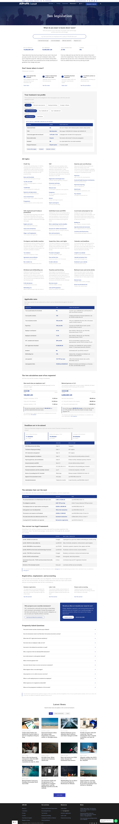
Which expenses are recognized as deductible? (34, 683)
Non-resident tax (32, 262)
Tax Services (44, 813)
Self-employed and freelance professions (33, 212)
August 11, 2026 (45, 730)
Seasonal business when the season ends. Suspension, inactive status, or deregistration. (49, 735)
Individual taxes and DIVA (57, 211)
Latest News (64, 808)
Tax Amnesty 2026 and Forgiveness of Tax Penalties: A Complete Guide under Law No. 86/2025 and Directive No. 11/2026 (49, 784)
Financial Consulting (46, 815)
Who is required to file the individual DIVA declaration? (36, 651)
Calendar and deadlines (81, 241)
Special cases (82, 190)
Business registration (66, 813)
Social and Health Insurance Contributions (84, 180)
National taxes (82, 280)
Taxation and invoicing (56, 270)
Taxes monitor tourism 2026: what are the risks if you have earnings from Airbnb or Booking (88, 783)
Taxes (67, 713)
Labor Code (63, 815)
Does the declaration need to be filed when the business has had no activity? (42, 634)
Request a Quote (91, 4)
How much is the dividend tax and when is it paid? (35, 647)
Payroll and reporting (79, 185)
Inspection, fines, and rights (58, 241)
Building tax (82, 223)
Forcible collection (55, 262)
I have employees (30, 116)
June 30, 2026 (45, 755)
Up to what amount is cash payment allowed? (34, 656)
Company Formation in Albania (48, 818)
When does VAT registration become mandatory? (35, 638)
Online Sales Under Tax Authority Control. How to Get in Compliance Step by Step (30, 735)
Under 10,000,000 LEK (31, 111)
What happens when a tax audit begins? (33, 669)
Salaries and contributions (82, 164)
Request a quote (68, 617)
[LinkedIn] (89, 0)
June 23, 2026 (64, 755)
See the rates (46, 85)
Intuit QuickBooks (45, 820)
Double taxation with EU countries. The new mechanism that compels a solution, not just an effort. (88, 736)
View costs (64, 85)
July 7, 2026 (25, 755)
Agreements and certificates (31, 258)
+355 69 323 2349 (79, 617)
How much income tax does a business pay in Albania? (36, 629)
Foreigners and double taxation (34, 241)
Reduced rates (58, 188)
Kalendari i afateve (50, 149)
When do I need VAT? (66, 40)
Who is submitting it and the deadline (58, 224)
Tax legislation (65, 810)
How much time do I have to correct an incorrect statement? (38, 665)
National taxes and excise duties (84, 270)
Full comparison (74, 416)
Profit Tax (27, 164)
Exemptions (58, 194)
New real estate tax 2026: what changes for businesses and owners (69, 758)
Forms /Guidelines (59, 713)
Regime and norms (30, 224)
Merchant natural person (39, 105)
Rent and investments (55, 233)
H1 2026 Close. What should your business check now (48, 758)
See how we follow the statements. (34, 617)
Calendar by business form (80, 258)
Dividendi (41, 149)
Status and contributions (32, 229)
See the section (28, 596)
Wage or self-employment (30, 233)
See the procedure (85, 85)
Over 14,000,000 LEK (56, 111)
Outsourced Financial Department (49, 808)
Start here (26, 85)
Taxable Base (32, 188)
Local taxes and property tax (83, 211)
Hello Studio (40, 823)
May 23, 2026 (83, 755)
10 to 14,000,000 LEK (43, 111)
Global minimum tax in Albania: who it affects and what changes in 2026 (69, 734)
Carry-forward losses (33, 197)
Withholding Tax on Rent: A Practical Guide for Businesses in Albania (69, 782)
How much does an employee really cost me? (34, 643)
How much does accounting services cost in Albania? (88, 818)
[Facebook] (87, 0)
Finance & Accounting (66, 818)
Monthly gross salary (28, 389)
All (51, 713)
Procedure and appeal (55, 253)
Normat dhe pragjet (31, 149)
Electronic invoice (55, 283)
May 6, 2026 (83, 778)
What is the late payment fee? (30, 660)
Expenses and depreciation (31, 192)
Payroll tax (82, 176)
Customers (65, 3)
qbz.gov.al (57, 569)
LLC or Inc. (28, 105)
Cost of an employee (55, 40)
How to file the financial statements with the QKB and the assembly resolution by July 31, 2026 (30, 759)
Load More (59, 795)
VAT (50, 164)
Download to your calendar (80, 262)
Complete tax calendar (82, 253)
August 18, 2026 (26, 730)
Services (51, 3)
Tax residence (31, 253)
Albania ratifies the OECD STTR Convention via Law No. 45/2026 (88, 758)
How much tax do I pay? (43, 40)
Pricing (58, 3)
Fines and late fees (57, 258)
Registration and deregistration (58, 179)
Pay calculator (80, 194)
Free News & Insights (27, 818)
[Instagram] (96, 0)
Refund (56, 199)
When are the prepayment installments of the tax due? (36, 687)
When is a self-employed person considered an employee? (37, 678)
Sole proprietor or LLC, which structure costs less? (35, 674)
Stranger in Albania (64, 105)
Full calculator (33, 414)
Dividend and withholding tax (33, 270)
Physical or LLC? (77, 40)
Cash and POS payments (56, 288)
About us (24, 808)
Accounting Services (46, 810)
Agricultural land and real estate (82, 227)
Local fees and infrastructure (83, 232)
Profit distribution (30, 283)
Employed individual (52, 105)
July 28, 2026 (83, 730)
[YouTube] (94, 0)
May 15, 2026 (25, 778)
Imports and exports (54, 203)
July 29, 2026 (64, 730)
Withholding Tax (34, 288)
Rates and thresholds (32, 178)
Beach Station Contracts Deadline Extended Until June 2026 (30, 782)
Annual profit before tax (66, 389)
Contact (24, 815)
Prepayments (33, 202)
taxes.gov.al (25, 570)
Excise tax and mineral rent (80, 285)
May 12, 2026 (64, 778)
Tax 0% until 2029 (33, 183)
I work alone (40, 116)
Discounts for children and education (59, 229)
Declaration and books (55, 184)
